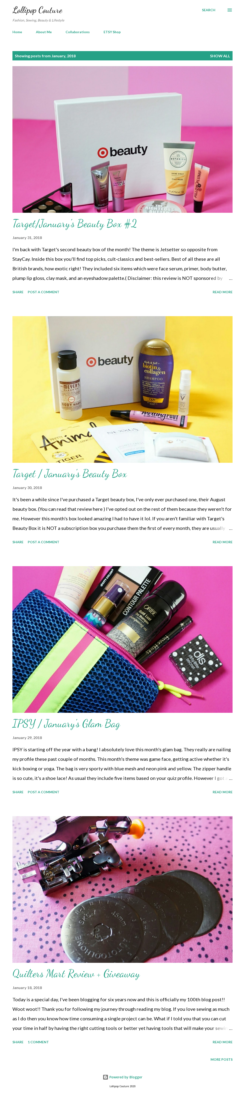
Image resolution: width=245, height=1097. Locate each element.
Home (17, 32)
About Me (44, 32)
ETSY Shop (112, 32)
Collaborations (78, 32)
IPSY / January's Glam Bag (66, 723)
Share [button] (17, 292)
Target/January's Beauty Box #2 (74, 223)
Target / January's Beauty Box (69, 473)
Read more (223, 292)
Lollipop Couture (37, 10)
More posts (222, 1059)
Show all (220, 55)
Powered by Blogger (125, 1077)
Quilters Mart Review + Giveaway (76, 973)
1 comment (38, 1042)
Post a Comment (43, 292)
